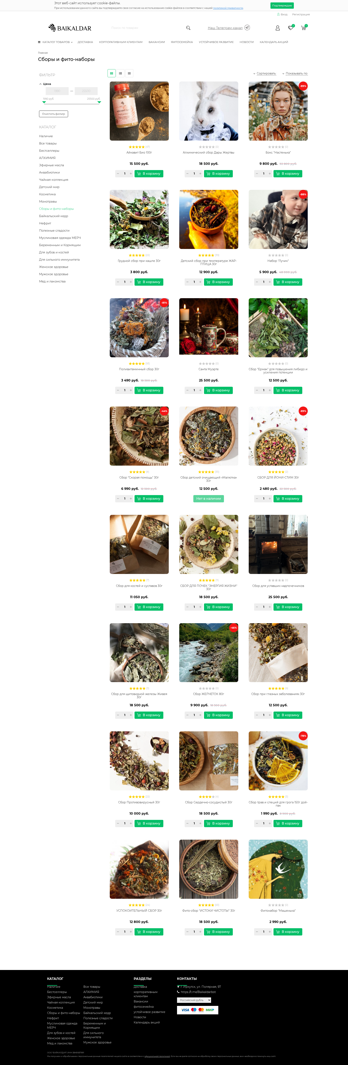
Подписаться (174, 136)
